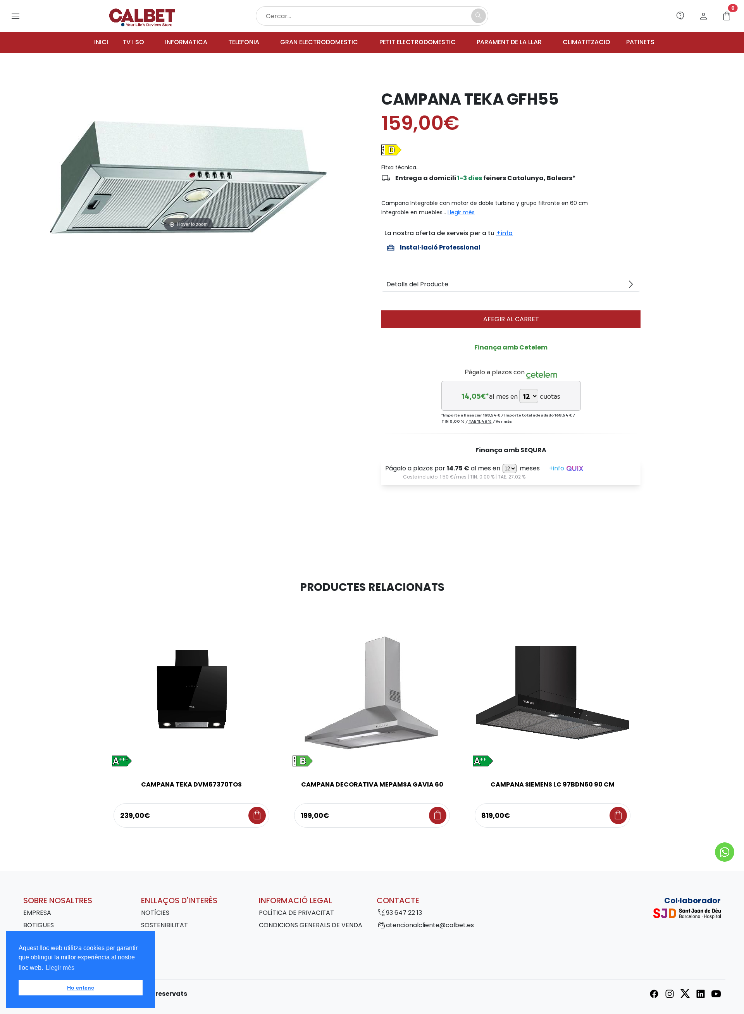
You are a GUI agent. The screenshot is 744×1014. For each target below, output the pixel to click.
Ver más (504, 421)
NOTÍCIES (155, 912)
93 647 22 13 (404, 912)
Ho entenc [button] (80, 988)
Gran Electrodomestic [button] (319, 42)
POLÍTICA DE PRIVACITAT (296, 912)
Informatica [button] (186, 42)
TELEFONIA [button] (243, 42)
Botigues (38, 925)
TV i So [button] (133, 42)
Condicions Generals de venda (310, 925)
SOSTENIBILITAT (164, 925)
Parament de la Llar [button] (509, 42)
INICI (101, 42)
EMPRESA (37, 912)
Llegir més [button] (60, 967)
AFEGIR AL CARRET (511, 319)
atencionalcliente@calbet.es (430, 925)
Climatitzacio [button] (586, 42)
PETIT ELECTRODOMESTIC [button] (417, 42)
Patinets (640, 42)
